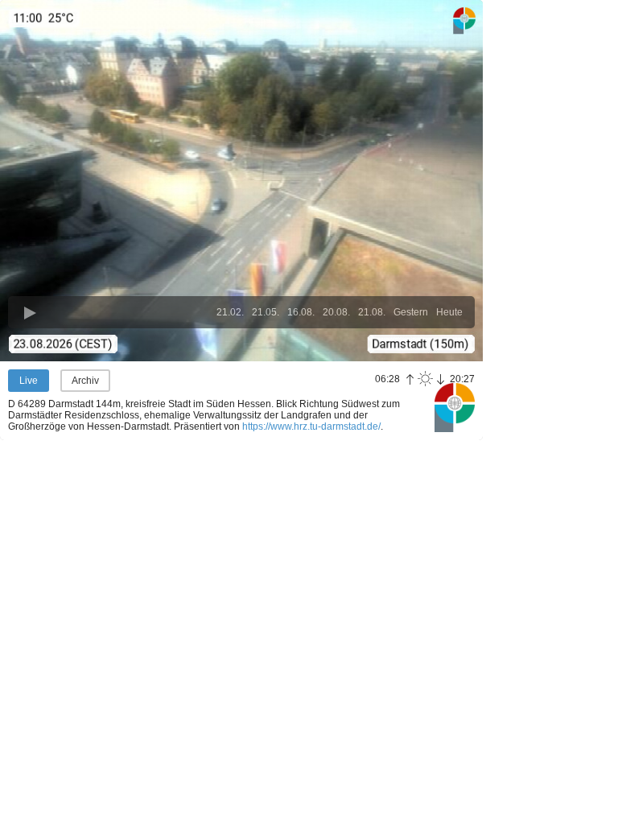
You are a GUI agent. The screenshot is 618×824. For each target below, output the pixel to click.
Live (28, 380)
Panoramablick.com (455, 407)
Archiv (85, 380)
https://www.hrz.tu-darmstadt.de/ (311, 426)
